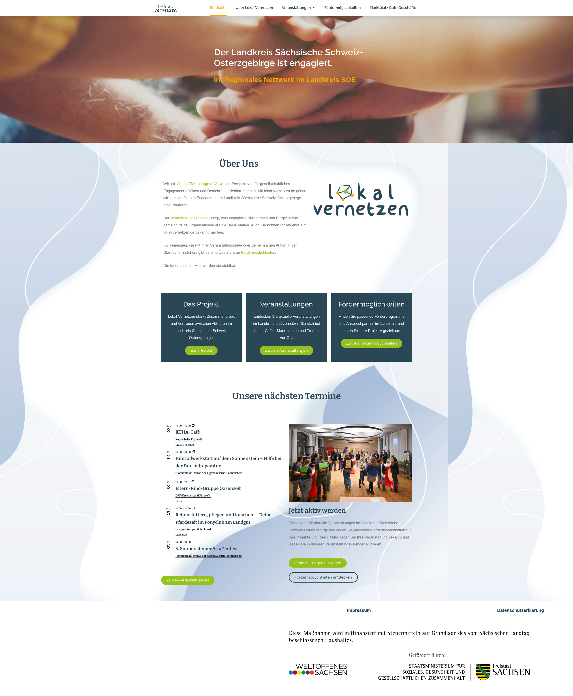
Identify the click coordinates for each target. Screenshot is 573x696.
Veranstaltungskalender (190, 218)
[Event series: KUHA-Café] (193, 425)
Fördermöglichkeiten (258, 252)
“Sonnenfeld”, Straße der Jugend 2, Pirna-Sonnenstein (208, 473)
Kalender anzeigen (175, 564)
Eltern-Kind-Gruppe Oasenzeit (208, 488)
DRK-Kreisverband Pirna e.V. (193, 495)
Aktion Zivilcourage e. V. (197, 184)
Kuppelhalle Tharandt (188, 439)
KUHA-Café (187, 432)
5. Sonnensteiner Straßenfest (206, 548)
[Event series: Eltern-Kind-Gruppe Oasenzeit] (192, 482)
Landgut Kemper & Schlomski (193, 529)
